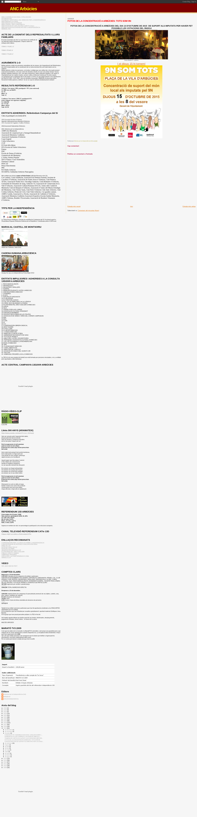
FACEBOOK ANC (6, 18)
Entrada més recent (73, 206)
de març (7, 753)
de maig (7, 750)
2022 (5, 715)
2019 (5, 721)
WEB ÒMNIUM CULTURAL (9, 21)
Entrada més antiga (189, 206)
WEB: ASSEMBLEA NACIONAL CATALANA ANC (16, 17)
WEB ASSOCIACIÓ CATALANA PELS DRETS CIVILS (17, 26)
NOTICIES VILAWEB (7, 548)
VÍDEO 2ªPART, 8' (7, 50)
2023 (5, 713)
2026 (5, 708)
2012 (5, 762)
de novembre (9, 731)
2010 (5, 765)
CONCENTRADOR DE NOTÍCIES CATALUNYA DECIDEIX (19, 544)
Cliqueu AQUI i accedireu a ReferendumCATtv (16, 534)
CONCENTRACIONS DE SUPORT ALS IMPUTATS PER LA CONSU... (24, 741)
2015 (5, 728)
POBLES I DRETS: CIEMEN (10, 553)
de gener (7, 756)
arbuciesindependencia (11, 699)
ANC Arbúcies (23, 8)
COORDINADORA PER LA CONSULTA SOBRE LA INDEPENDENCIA (22, 543)
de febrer (7, 755)
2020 (5, 719)
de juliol (7, 746)
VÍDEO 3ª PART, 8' (7, 54)
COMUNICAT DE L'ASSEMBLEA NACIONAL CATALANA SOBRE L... (24, 735)
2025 (5, 710)
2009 (5, 767)
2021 (5, 717)
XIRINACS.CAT (6, 557)
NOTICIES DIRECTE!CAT (9, 547)
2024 (5, 711)
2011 (5, 764)
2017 (5, 724)
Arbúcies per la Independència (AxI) (15, 694)
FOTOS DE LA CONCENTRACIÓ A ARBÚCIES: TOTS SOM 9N (22, 740)
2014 (5, 758)
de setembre (8, 743)
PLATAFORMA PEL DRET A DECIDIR (13, 551)
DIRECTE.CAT (5, 545)
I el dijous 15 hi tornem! (131, 63)
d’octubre (7, 733)
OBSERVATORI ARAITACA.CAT (11, 550)
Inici (131, 206)
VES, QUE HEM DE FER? (9, 566)
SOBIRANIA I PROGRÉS (9, 554)
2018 (5, 722)
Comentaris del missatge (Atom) (88, 210)
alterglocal (7, 696)
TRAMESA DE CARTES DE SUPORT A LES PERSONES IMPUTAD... (24, 738)
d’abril (6, 751)
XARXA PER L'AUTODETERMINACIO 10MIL (15, 556)
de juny (7, 748)
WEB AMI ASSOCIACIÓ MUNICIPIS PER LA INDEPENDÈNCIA (20, 27)
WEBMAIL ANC (6, 29)
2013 (5, 760)
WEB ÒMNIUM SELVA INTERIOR (11, 23)
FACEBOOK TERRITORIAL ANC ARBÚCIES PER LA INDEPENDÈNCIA (23, 20)
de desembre (9, 729)
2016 (5, 726)
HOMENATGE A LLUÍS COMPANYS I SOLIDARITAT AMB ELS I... (23, 736)
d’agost (7, 745)
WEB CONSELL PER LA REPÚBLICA (13, 24)
